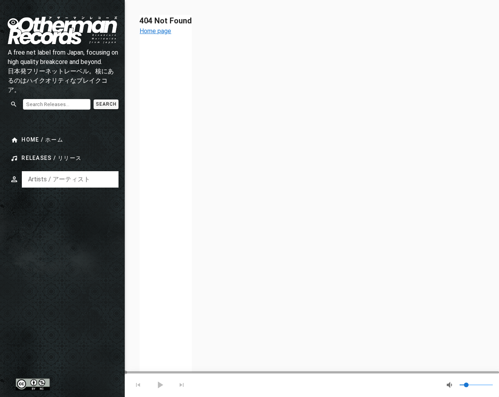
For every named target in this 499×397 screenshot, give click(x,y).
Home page (155, 31)
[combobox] (70, 179)
